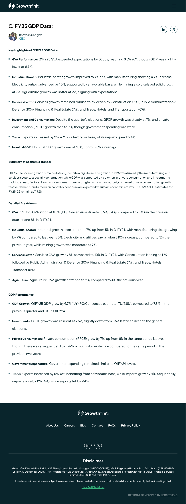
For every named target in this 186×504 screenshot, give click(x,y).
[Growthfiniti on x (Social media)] (173, 29)
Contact (97, 425)
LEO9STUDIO (169, 495)
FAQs (112, 425)
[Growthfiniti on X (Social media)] (98, 445)
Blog (83, 425)
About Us (52, 425)
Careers (69, 425)
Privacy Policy (130, 425)
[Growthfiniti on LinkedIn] (163, 29)
